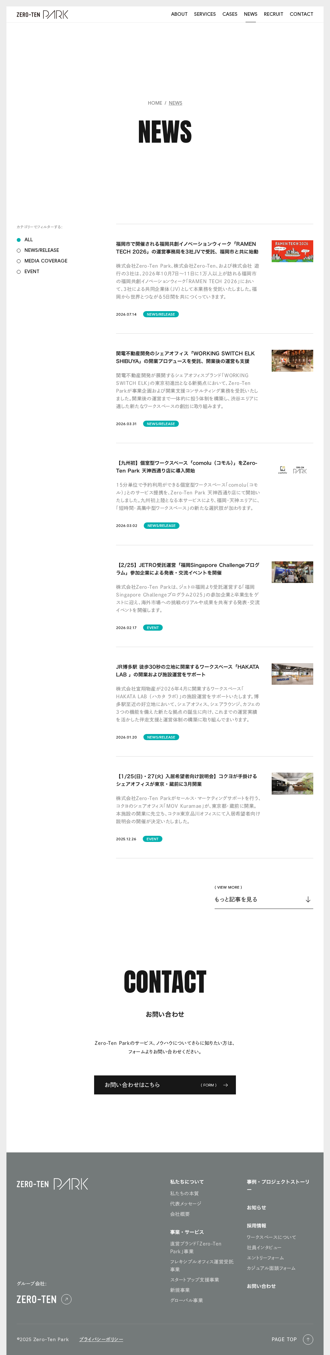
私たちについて (187, 1182)
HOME (155, 103)
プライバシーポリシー (101, 1339)
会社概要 (180, 1214)
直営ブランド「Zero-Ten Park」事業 (196, 1247)
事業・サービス (187, 1232)
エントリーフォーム (265, 1257)
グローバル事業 (186, 1300)
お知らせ (256, 1207)
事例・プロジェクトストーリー (278, 1185)
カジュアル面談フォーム (271, 1268)
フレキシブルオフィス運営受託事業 (202, 1265)
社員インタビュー (264, 1247)
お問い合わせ (261, 1286)
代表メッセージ (185, 1203)
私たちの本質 (184, 1193)
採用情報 (256, 1225)
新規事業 (180, 1290)
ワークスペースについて (271, 1237)
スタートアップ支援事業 (194, 1279)
